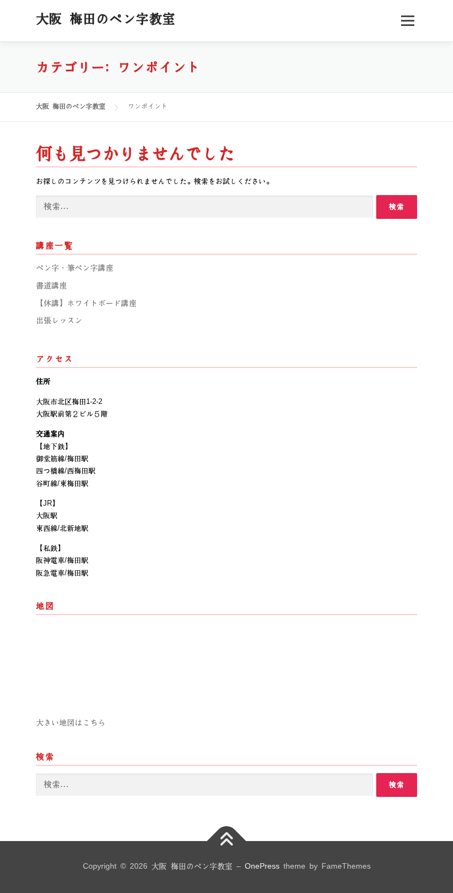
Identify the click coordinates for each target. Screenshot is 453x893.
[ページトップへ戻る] (226, 841)
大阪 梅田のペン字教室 (106, 18)
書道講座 (51, 286)
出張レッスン (59, 320)
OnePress (262, 866)
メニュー (407, 20)
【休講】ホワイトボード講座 (86, 303)
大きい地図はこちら (71, 723)
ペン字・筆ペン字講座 (74, 268)
